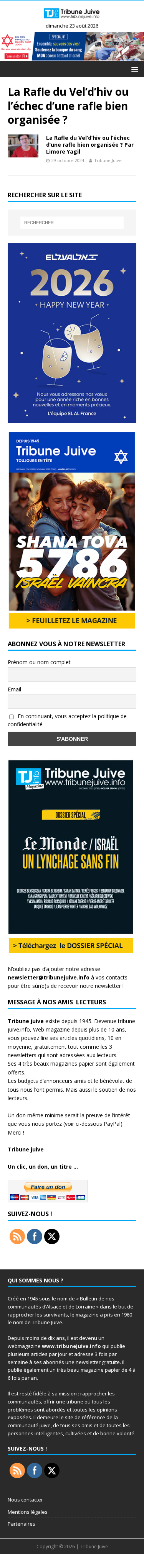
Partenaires (21, 1523)
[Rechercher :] (72, 222)
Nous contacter (25, 1499)
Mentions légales (28, 1511)
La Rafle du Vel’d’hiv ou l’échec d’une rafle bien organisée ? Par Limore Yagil (90, 144)
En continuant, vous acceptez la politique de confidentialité (67, 720)
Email (14, 689)
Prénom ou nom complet (39, 662)
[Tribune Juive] (72, 19)
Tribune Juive (108, 160)
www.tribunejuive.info (71, 1346)
